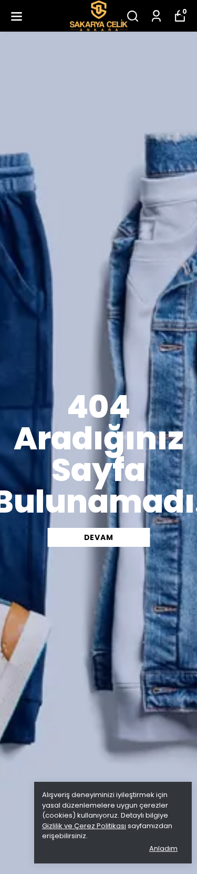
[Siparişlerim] (156, 16)
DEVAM (98, 537)
